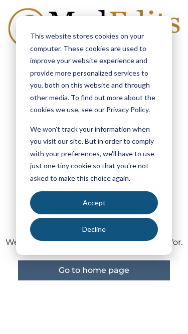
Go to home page (94, 270)
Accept (94, 202)
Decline (94, 229)
